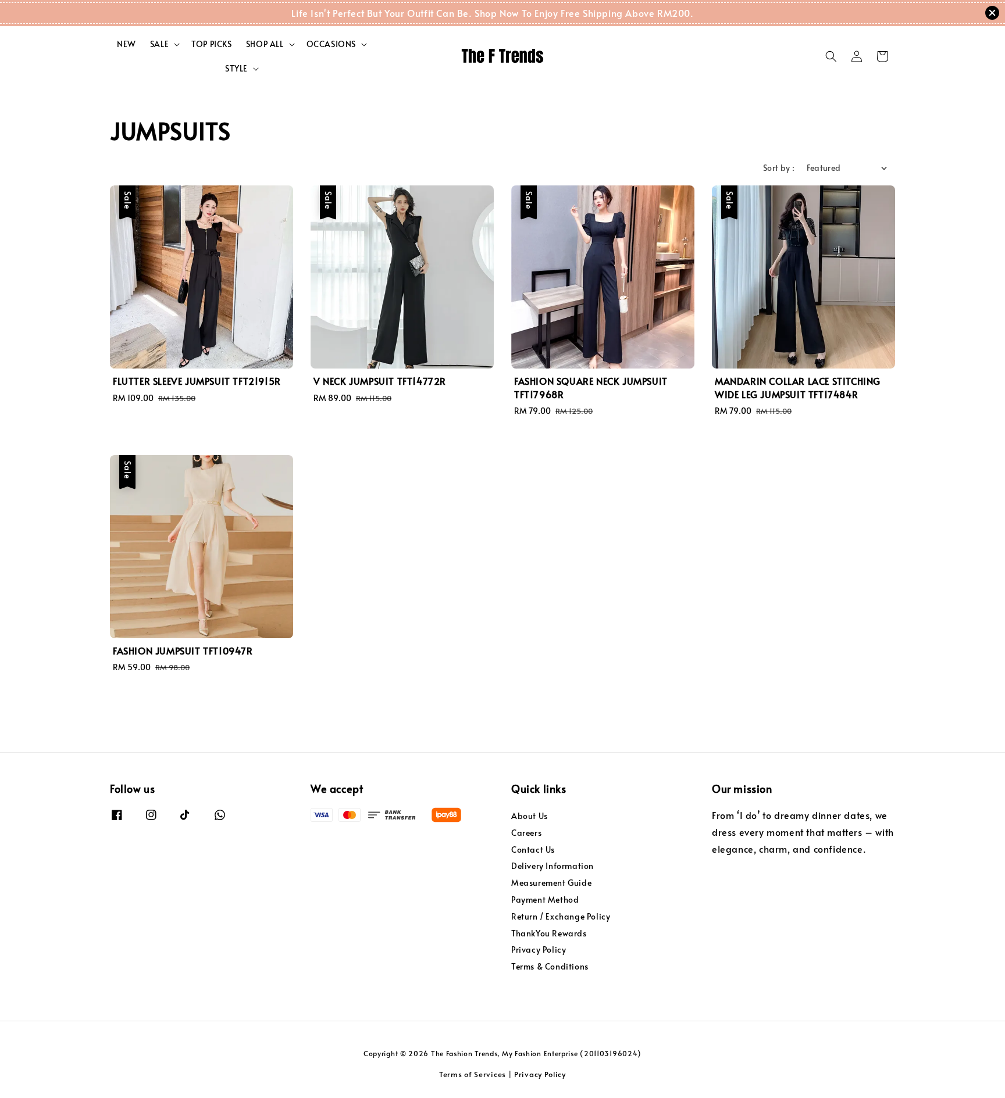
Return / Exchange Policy (560, 916)
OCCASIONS (331, 44)
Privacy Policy (538, 949)
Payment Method (545, 899)
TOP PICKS (211, 43)
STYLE (236, 68)
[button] (831, 56)
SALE (159, 44)
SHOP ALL (265, 44)
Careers (526, 832)
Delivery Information (552, 865)
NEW (126, 43)
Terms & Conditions (550, 966)
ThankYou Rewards (549, 933)
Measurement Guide (551, 882)
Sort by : (779, 167)
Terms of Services (472, 1074)
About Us (529, 816)
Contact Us (533, 849)
